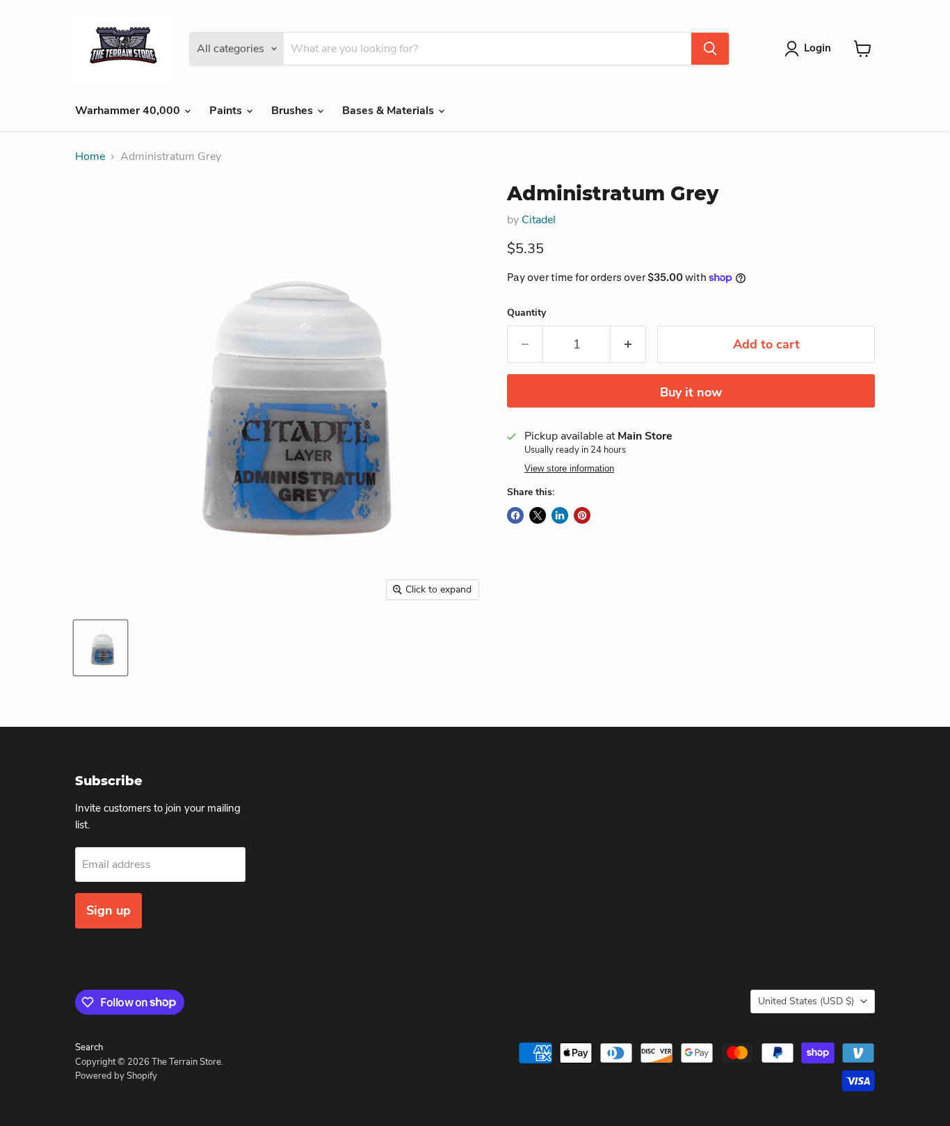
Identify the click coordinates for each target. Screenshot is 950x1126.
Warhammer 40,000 (129, 110)
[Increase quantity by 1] (628, 344)
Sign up (108, 910)
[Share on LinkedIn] (560, 515)
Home (90, 156)
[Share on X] (537, 515)
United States (806, 1001)
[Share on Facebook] (515, 515)
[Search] (710, 49)
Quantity (526, 313)
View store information (569, 469)
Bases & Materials (389, 110)
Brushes (293, 110)
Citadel (539, 219)
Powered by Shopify (116, 1076)
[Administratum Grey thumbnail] (100, 647)
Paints (227, 110)
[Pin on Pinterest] (582, 515)
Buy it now (691, 392)
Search (89, 1047)
